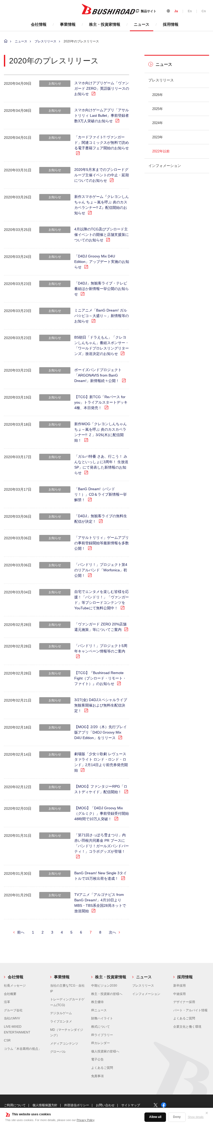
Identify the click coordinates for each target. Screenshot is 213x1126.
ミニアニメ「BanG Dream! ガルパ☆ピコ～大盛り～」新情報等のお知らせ (101, 315)
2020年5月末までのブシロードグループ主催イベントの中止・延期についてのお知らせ (101, 175)
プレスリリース (45, 41)
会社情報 (38, 24)
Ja (176, 11)
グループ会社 (13, 1010)
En (190, 11)
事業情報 (68, 24)
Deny (177, 1117)
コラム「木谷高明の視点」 (22, 1049)
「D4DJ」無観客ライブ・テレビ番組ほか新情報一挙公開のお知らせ (101, 288)
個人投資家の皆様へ (105, 1051)
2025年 (157, 109)
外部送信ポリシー (76, 1105)
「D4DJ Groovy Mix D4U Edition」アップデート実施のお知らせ (101, 261)
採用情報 (170, 24)
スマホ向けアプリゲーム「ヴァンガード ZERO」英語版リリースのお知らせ (101, 88)
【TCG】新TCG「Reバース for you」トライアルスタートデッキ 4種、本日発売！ (101, 402)
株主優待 (97, 1002)
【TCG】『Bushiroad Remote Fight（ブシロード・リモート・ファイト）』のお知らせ (100, 678)
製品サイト (148, 11)
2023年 (157, 137)
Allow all (155, 1117)
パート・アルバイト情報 (190, 1010)
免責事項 (97, 1076)
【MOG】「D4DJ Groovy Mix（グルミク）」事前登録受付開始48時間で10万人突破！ (101, 813)
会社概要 (10, 994)
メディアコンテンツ (64, 1043)
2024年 (157, 123)
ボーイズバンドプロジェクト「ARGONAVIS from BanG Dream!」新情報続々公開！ (98, 375)
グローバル (58, 1051)
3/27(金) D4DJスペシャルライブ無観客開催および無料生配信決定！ (100, 705)
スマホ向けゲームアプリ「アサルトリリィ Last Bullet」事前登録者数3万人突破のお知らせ (101, 115)
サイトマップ (130, 1105)
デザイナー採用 (184, 1002)
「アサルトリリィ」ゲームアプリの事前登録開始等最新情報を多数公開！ (101, 543)
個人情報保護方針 (44, 1105)
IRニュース (99, 1010)
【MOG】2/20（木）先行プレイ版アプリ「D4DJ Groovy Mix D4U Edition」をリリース (100, 732)
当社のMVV (12, 1018)
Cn (204, 11)
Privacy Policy (85, 1120)
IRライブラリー (102, 1035)
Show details (196, 1116)
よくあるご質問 (102, 1068)
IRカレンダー (100, 1043)
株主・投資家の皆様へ (106, 994)
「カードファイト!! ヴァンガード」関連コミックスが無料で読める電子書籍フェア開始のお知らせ (101, 142)
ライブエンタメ (61, 1021)
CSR (7, 1040)
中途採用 (179, 994)
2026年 (157, 95)
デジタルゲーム (61, 1013)
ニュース (141, 24)
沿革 (7, 1002)
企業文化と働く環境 (187, 1026)
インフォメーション (164, 166)
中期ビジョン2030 (104, 985)
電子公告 (97, 1059)
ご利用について (15, 1105)
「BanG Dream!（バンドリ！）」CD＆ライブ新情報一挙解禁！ (100, 494)
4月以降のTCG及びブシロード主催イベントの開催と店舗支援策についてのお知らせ (101, 234)
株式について (100, 1026)
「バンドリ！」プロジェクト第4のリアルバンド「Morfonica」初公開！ (100, 570)
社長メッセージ (15, 985)
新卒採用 (179, 985)
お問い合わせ (105, 1105)
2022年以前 (161, 151)
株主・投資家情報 (104, 24)
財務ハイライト (102, 1018)
